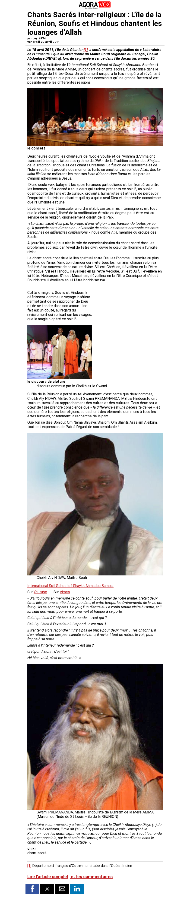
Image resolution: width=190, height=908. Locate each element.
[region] (128, 308)
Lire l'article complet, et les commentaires (70, 876)
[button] (32, 889)
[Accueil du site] (95, 8)
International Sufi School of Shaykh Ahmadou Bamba (70, 586)
